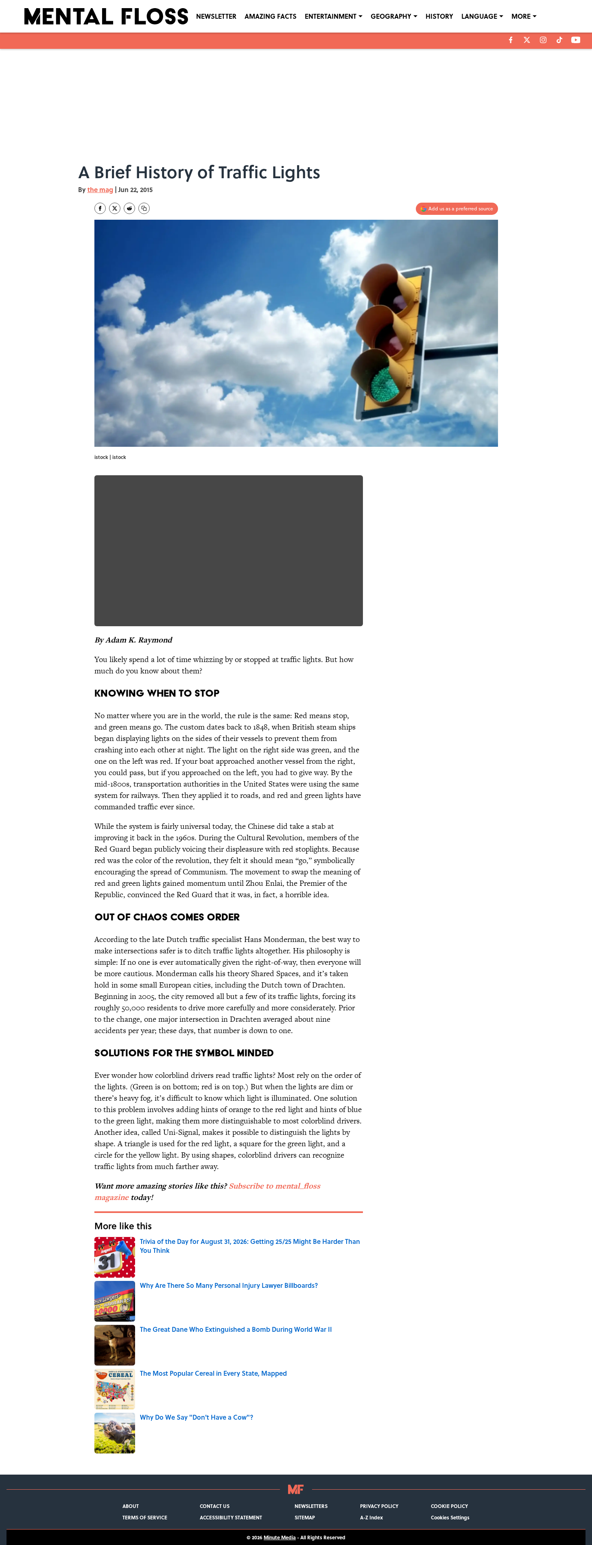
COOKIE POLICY (449, 1506)
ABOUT (130, 1506)
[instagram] (543, 40)
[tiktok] (559, 40)
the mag (100, 189)
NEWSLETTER (216, 16)
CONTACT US (214, 1506)
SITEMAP (305, 1517)
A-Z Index (371, 1517)
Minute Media (280, 1537)
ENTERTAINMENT (330, 16)
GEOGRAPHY (391, 16)
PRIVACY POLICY (379, 1506)
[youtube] (576, 40)
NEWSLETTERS (311, 1506)
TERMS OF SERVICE (144, 1517)
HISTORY (439, 16)
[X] (527, 40)
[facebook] (511, 40)
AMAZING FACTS (271, 16)
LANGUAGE (479, 16)
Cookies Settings (450, 1517)
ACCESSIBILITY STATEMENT (231, 1517)
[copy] (144, 208)
